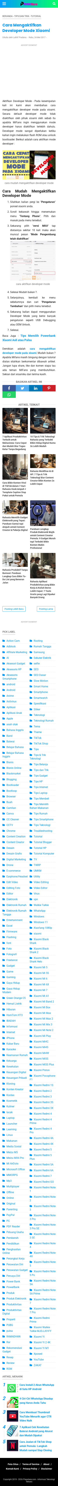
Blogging (11, 779)
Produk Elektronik (16, 1298)
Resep (9, 1357)
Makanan (11, 1140)
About (46, 1464)
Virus (36, 893)
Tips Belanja (41, 764)
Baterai (10, 741)
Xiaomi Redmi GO (44, 1181)
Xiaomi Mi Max (42, 1013)
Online (10, 1197)
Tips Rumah (41, 813)
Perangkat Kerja (15, 1258)
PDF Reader (13, 1226)
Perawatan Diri (14, 1264)
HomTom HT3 (14, 1015)
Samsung (39, 652)
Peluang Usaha (15, 1232)
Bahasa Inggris (15, 730)
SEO (36, 669)
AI (7, 657)
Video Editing (41, 882)
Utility (37, 876)
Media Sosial (13, 1146)
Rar (8, 1342)
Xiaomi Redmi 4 (43, 1113)
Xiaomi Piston (42, 1070)
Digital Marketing (16, 859)
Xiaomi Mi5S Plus (44, 1064)
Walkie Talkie (41, 905)
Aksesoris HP (13, 669)
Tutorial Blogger (43, 842)
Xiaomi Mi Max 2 (43, 1018)
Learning (11, 1129)
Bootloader (12, 785)
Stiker (37, 709)
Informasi (11, 1026)
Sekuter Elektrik (42, 657)
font (8, 943)
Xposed (38, 1353)
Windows (39, 916)
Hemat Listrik (14, 1003)
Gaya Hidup (13, 982)
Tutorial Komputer (44, 853)
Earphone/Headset (17, 876)
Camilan (11, 807)
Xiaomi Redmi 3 (43, 1096)
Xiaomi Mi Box (42, 1007)
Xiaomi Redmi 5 (43, 1149)
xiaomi (37, 933)
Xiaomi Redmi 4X (43, 1143)
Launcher (11, 1123)
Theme (38, 732)
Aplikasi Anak (14, 712)
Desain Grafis (14, 853)
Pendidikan (12, 1243)
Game (9, 971)
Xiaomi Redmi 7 (43, 1176)
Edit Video (12, 882)
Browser (11, 796)
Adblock (11, 646)
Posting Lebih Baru (14, 609)
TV (35, 859)
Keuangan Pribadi (16, 1077)
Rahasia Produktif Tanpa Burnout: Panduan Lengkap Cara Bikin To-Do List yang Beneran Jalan (15, 576)
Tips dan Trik (41, 770)
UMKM (37, 870)
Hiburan (10, 1009)
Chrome (10, 830)
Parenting (11, 1209)
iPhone (10, 1038)
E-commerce (13, 870)
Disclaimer (46, 1468)
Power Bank (13, 1281)
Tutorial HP (40, 847)
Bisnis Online (13, 767)
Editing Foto (13, 888)
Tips (36, 749)
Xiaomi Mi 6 (40, 978)
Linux (9, 1135)
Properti (10, 1319)
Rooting (38, 640)
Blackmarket (13, 773)
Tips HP (38, 781)
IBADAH (10, 1020)
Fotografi (11, 954)
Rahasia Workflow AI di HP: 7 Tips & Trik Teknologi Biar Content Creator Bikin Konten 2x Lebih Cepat (42, 477)
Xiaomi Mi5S (41, 1058)
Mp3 (9, 1180)
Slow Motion (41, 680)
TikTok (37, 737)
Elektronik (12, 899)
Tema (37, 726)
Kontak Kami (12, 1468)
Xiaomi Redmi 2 (43, 1090)
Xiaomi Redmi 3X (43, 1108)
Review (10, 1363)
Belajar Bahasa (15, 747)
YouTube (39, 1359)
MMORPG (12, 1175)
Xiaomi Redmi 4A (43, 1138)
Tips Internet (41, 787)
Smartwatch (41, 697)
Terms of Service (30, 1464)
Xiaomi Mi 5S (41, 973)
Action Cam (13, 640)
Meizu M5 (12, 1152)
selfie (37, 663)
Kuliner (10, 1106)
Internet (10, 1032)
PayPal (10, 1215)
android (10, 684)
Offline (10, 1192)
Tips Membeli (41, 798)
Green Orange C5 (16, 998)
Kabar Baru (12, 1043)
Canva (10, 813)
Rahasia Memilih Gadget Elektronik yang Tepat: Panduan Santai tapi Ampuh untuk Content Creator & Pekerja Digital (15, 523)
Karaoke (11, 1049)
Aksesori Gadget (15, 663)
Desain (10, 847)
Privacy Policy (30, 1468)
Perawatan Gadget (17, 1270)
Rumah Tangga (42, 646)
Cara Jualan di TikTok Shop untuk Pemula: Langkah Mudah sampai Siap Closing (35, 1446)
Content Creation (15, 836)
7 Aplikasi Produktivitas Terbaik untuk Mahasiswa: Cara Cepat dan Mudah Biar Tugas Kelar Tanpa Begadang (14, 442)
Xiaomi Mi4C (41, 1041)
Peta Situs (13, 1464)
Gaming (10, 977)
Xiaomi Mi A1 (41, 995)
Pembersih (12, 1237)
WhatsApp (39, 910)
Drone (9, 865)
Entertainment (14, 920)
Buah (9, 802)
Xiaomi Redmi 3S (43, 1102)
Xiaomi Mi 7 (40, 990)
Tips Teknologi (42, 825)
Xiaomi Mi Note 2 (43, 1030)
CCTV (9, 825)
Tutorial (38, 836)
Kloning (10, 1083)
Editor (9, 893)
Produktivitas (13, 1304)
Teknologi (39, 715)
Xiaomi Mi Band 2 (44, 1001)
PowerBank (12, 1287)
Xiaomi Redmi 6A (43, 1170)
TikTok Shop (41, 743)
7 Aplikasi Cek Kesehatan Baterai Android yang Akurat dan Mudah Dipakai (36, 1431)
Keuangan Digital (16, 1072)
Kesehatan (12, 1066)
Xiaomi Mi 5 (40, 967)
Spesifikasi (40, 703)
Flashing (11, 937)
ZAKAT (38, 1365)
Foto (9, 948)
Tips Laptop (40, 792)
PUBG (9, 1325)
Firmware (11, 931)
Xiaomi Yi (39, 1336)
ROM (9, 1368)
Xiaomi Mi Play (42, 1035)
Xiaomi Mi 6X (41, 984)
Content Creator (15, 842)
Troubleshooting (43, 830)
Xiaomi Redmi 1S (43, 1085)
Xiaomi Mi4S (41, 1047)
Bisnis (9, 762)
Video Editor (40, 888)
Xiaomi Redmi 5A (43, 1164)
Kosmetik (11, 1100)
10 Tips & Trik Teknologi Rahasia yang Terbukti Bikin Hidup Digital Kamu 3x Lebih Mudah (43, 441)
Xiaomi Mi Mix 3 (43, 1024)
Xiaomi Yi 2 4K (42, 1342)
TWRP (37, 865)
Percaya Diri (13, 1275)
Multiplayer (12, 1186)
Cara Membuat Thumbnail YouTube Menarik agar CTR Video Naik (35, 1416)
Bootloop (11, 790)
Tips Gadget (41, 775)
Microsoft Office (15, 1169)
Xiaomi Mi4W (41, 1053)
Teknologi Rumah (44, 720)
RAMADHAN (13, 1336)
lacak (9, 1112)
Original (10, 1203)
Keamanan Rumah (17, 1055)
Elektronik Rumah (16, 905)
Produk (10, 1292)
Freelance (11, 960)
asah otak (12, 724)
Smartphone (41, 692)
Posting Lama (46, 609)
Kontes (10, 1095)
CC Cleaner (12, 819)
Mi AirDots (12, 1163)
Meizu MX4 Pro (15, 1157)
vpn (36, 899)
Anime (10, 695)
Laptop (10, 1117)
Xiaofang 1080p (43, 927)
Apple (9, 718)
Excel (9, 925)
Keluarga (11, 1060)
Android (10, 690)
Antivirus (11, 701)
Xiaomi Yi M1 (41, 1348)
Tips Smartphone (43, 819)
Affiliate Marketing (16, 652)
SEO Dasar (40, 675)
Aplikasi (10, 707)
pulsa (9, 1330)
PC (8, 1220)
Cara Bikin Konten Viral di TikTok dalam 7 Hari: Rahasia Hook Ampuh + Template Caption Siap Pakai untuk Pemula (14, 489)
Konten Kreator (14, 1089)
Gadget (10, 965)
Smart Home (41, 686)
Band (9, 735)
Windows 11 (41, 922)
